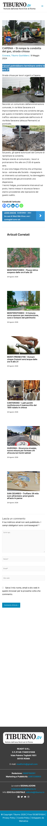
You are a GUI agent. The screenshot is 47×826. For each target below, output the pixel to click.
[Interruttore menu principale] (42, 6)
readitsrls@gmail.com (27, 764)
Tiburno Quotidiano (20, 55)
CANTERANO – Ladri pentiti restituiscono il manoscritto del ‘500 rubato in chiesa (22, 405)
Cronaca (6, 55)
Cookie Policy (23, 818)
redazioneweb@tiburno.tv (23, 789)
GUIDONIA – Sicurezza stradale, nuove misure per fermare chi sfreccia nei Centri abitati (22, 450)
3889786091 (29, 773)
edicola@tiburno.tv (35, 792)
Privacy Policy (9, 818)
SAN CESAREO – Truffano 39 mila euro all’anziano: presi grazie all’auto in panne (23, 495)
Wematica (23, 821)
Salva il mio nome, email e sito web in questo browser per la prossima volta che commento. (21, 591)
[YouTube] (25, 797)
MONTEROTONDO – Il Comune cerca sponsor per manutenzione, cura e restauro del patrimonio (23, 315)
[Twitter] (8, 206)
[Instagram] (28, 797)
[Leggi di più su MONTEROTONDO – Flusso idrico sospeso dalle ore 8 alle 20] (23, 257)
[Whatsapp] (21, 206)
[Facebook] (4, 206)
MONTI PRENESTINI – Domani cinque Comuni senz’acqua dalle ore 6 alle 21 (22, 359)
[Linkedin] (13, 206)
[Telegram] (17, 206)
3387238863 (34, 776)
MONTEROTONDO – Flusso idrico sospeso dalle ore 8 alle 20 (22, 271)
